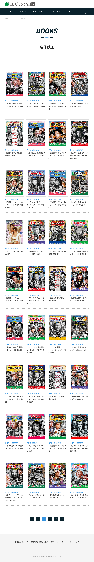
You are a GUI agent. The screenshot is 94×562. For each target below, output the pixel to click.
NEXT (62, 519)
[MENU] (86, 4)
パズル (10, 12)
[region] (47, 11)
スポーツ (70, 12)
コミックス (55, 12)
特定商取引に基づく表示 (39, 542)
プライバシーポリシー (59, 542)
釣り (22, 12)
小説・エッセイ (37, 12)
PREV (32, 519)
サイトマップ (74, 542)
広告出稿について (21, 542)
